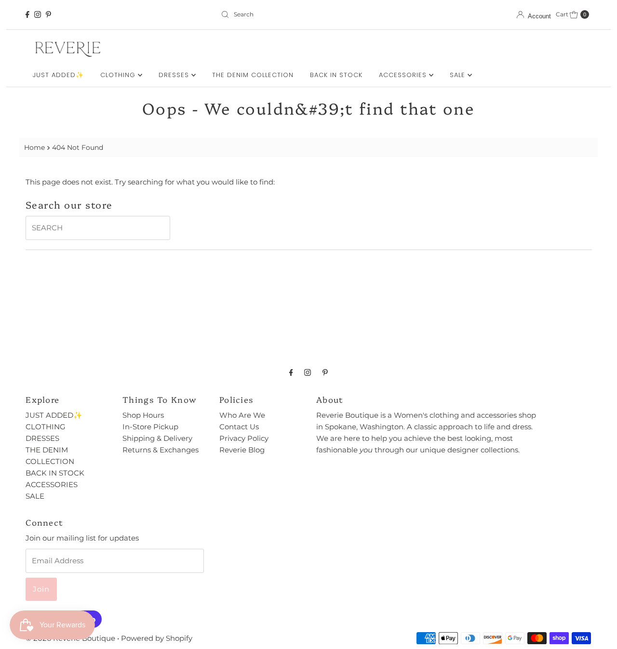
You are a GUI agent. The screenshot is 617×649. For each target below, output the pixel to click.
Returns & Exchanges (160, 449)
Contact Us (239, 426)
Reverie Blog (242, 449)
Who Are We (242, 415)
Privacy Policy (243, 438)
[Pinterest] (48, 14)
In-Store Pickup (150, 426)
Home (34, 147)
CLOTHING (119, 74)
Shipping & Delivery (157, 438)
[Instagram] (37, 14)
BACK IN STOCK (336, 74)
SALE (459, 74)
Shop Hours (143, 415)
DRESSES (175, 74)
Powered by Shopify (156, 638)
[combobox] (308, 14)
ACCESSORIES (404, 74)
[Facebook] (27, 14)
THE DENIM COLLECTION (253, 74)
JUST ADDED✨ (58, 74)
